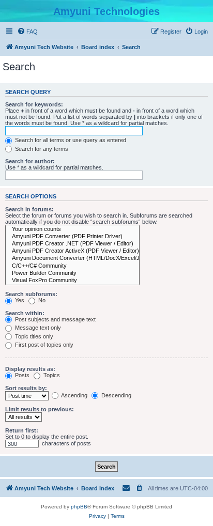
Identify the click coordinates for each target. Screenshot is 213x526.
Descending (115, 395)
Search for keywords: (34, 104)
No (41, 300)
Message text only (37, 327)
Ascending (73, 395)
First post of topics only (43, 345)
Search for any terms (40, 149)
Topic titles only (33, 336)
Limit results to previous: (39, 409)
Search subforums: (31, 294)
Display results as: (30, 369)
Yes (18, 300)
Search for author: (30, 161)
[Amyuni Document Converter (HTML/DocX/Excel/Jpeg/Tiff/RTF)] (72, 258)
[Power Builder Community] (72, 273)
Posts (21, 375)
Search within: (24, 313)
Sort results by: (26, 388)
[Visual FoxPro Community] (72, 280)
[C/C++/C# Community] (72, 266)
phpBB (79, 506)
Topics (51, 375)
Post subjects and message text (54, 319)
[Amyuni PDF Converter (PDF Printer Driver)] (72, 236)
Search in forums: (29, 209)
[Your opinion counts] (72, 229)
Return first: (21, 430)
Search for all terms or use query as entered (69, 140)
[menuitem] (27, 31)
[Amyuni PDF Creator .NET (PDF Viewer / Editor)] (72, 243)
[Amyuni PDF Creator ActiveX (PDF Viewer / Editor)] (72, 251)
